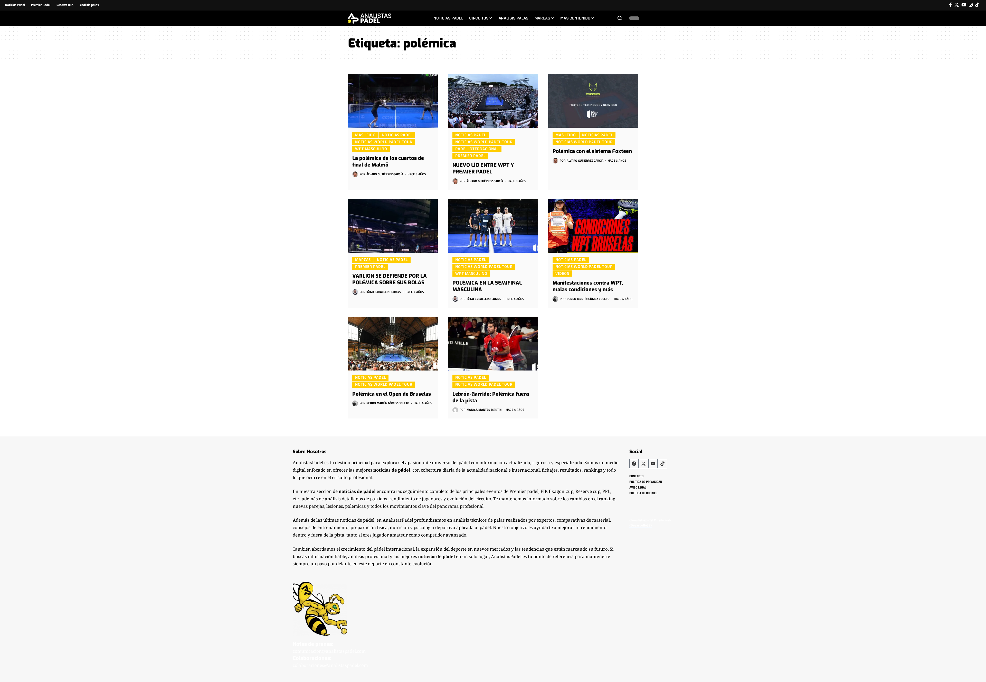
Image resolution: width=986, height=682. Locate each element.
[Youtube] (653, 463)
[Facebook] (950, 5)
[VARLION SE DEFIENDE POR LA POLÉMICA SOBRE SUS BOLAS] (393, 226)
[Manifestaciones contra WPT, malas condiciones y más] (593, 226)
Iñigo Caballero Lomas (383, 291)
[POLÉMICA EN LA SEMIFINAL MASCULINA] (493, 226)
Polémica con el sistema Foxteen (592, 151)
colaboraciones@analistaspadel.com (330, 665)
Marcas (363, 259)
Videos (562, 273)
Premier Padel (470, 155)
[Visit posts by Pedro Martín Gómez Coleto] (555, 299)
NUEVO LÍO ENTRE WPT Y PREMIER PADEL (483, 168)
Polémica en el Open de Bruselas (391, 394)
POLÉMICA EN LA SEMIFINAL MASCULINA (487, 286)
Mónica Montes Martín (484, 409)
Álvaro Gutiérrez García (384, 174)
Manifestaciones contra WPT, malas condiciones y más (588, 286)
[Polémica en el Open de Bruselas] (393, 344)
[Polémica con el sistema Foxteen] (593, 101)
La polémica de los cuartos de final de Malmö (388, 161)
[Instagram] (971, 5)
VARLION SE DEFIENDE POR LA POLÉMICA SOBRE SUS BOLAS (389, 279)
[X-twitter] (643, 463)
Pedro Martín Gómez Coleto (588, 298)
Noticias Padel (397, 135)
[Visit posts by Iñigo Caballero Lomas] (355, 292)
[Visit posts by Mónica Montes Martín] (455, 410)
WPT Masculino (371, 148)
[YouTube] (964, 5)
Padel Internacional (477, 148)
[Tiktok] (977, 5)
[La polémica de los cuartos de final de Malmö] (393, 101)
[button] (620, 18)
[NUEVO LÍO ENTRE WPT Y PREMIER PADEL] (493, 101)
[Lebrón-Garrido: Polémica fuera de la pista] (493, 344)
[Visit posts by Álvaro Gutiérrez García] (355, 174)
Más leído (365, 135)
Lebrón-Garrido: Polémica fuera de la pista (490, 397)
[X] (956, 5)
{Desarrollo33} (640, 525)
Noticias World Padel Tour (383, 141)
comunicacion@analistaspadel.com (329, 651)
